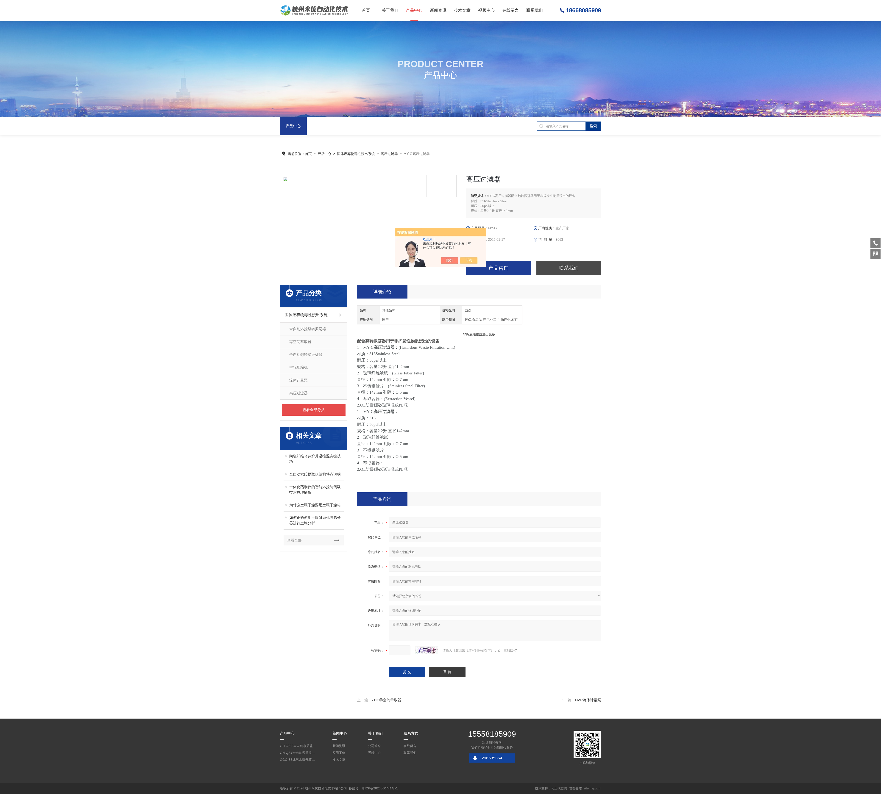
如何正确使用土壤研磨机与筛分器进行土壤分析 (315, 520)
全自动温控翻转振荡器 (307, 329)
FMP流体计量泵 (588, 700)
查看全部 (294, 540)
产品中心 (414, 10)
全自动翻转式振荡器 (305, 355)
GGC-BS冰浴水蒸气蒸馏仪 (298, 759)
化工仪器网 (559, 788)
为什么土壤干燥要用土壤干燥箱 (315, 505)
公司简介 (374, 746)
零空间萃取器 (300, 342)
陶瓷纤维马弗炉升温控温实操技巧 (315, 459)
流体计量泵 (298, 380)
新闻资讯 (438, 10)
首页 (366, 10)
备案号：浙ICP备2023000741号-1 (373, 788)
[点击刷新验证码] (426, 650)
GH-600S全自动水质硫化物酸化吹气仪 (298, 746)
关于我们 (390, 10)
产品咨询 (498, 268)
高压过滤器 (389, 154)
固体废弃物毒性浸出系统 (356, 154)
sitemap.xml (592, 788)
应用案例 (338, 753)
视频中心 (486, 10)
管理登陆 (575, 788)
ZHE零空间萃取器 (386, 700)
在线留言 (510, 10)
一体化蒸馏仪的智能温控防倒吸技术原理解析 (315, 489)
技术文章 (462, 10)
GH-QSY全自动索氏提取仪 (298, 753)
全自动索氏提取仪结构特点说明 (315, 474)
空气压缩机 (298, 367)
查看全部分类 (314, 410)
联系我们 (534, 10)
